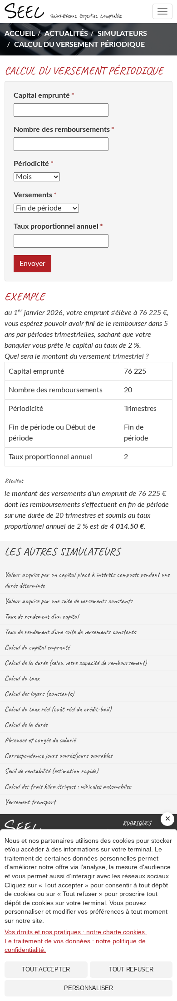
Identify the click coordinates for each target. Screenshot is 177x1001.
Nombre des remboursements (62, 129)
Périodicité (31, 163)
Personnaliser (88, 988)
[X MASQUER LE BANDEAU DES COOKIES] (167, 819)
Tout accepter (46, 969)
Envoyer (32, 263)
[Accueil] (59, 827)
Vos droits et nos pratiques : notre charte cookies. (76, 932)
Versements (33, 195)
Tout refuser (131, 969)
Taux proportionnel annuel (56, 226)
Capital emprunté (42, 95)
